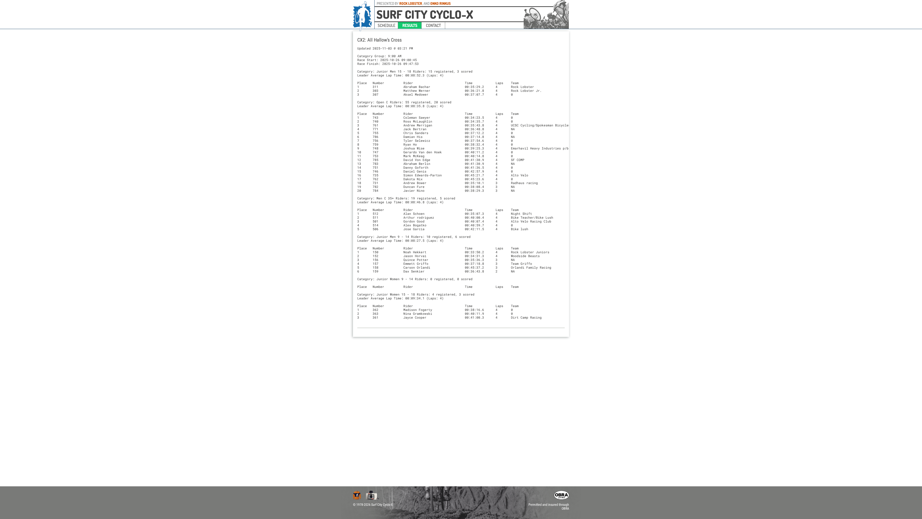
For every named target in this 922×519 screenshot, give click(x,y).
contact (433, 25)
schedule (386, 25)
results (409, 25)
